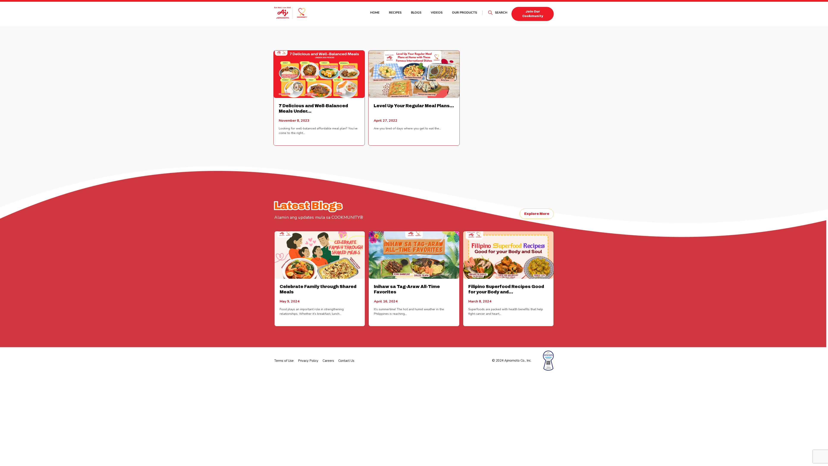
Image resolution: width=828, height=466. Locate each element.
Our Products (464, 13)
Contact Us (346, 361)
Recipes (395, 13)
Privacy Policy (308, 361)
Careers (328, 361)
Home (375, 13)
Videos (436, 13)
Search (501, 13)
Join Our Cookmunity (532, 14)
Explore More (536, 214)
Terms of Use (284, 361)
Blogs (416, 13)
